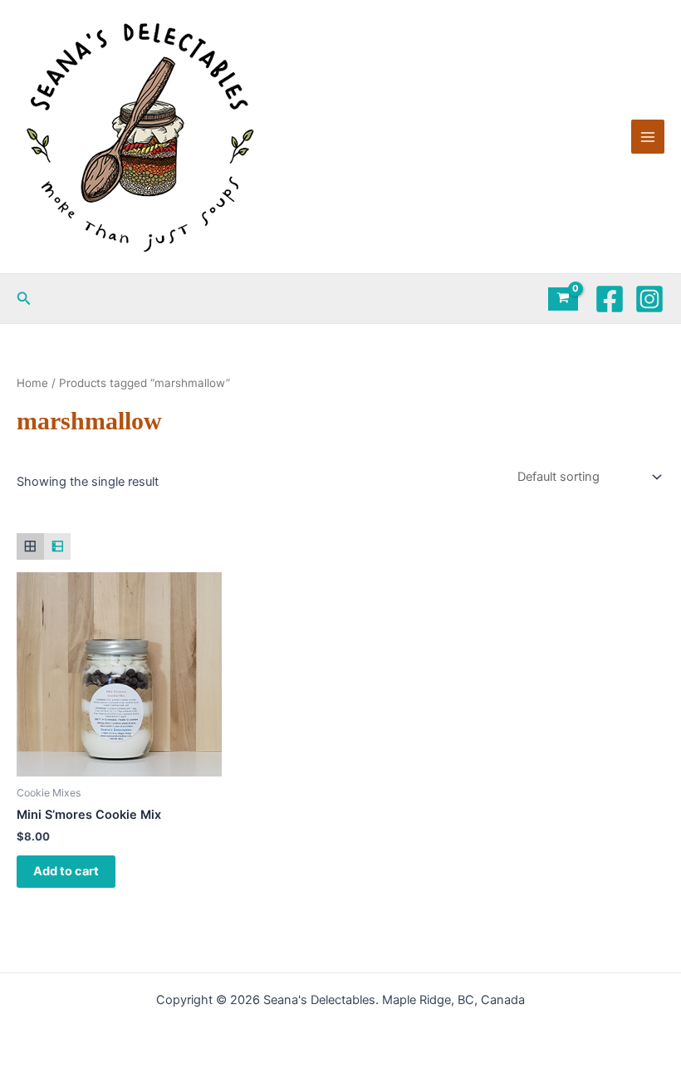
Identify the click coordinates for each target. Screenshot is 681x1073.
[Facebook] (610, 299)
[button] (24, 298)
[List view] (57, 547)
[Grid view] (30, 547)
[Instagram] (649, 299)
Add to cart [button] (66, 871)
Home (32, 383)
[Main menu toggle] (647, 136)
